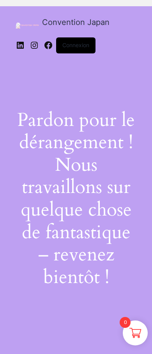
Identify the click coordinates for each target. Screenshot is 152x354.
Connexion (75, 45)
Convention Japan (76, 22)
